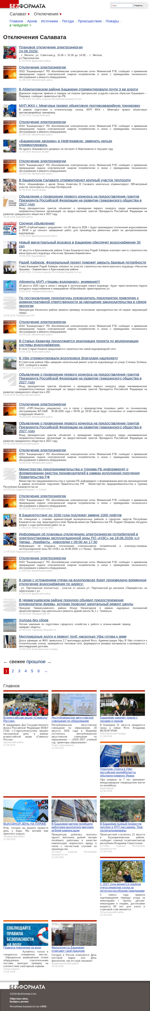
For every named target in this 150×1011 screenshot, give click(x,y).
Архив (32, 21)
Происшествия (90, 21)
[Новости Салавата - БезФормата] (23, 5)
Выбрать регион (19, 1001)
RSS (44, 1006)
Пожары (112, 21)
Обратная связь (19, 998)
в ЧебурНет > (20, 25)
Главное (16, 21)
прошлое (36, 661)
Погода (68, 21)
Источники (49, 21)
